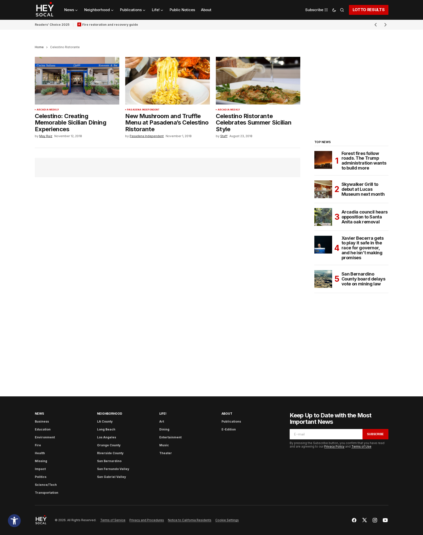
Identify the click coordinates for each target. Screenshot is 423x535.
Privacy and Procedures (146, 520)
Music (164, 445)
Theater (165, 453)
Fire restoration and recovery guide (110, 24)
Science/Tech (46, 485)
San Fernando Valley (113, 469)
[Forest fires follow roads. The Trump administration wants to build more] (323, 160)
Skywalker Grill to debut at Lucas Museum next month (363, 189)
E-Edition (229, 429)
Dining (164, 429)
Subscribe (375, 434)
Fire (38, 445)
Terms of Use (361, 446)
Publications (231, 421)
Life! (162, 413)
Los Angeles (106, 437)
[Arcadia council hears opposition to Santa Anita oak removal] (323, 217)
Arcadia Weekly (48, 109)
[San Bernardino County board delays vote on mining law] (323, 279)
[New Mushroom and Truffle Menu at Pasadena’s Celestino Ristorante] (167, 81)
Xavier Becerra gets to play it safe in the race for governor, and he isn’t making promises (363, 248)
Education (43, 429)
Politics (40, 477)
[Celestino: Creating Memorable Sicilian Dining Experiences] (77, 81)
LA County (105, 421)
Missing (41, 461)
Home (39, 47)
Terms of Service (112, 520)
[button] (14, 520)
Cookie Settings (227, 520)
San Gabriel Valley (111, 477)
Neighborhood (109, 413)
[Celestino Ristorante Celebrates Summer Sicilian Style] (258, 81)
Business (42, 421)
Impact (40, 469)
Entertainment (170, 437)
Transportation (46, 492)
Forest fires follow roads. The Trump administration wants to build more (364, 161)
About (227, 413)
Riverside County (110, 453)
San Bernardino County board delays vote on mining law (363, 278)
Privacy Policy (334, 446)
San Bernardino (109, 461)
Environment (45, 437)
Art (161, 421)
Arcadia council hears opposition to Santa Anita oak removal (365, 216)
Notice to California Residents (189, 520)
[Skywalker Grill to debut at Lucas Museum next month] (323, 189)
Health (40, 453)
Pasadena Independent (143, 109)
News (39, 413)
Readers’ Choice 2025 (52, 24)
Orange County (109, 445)
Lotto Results (369, 9)
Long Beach (106, 429)
